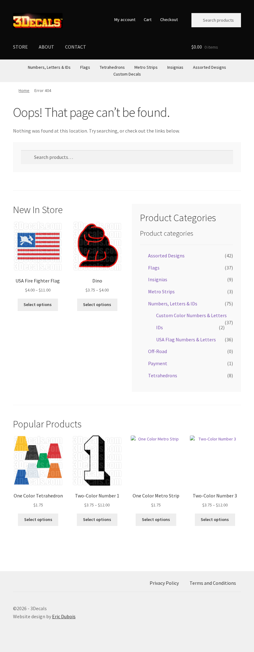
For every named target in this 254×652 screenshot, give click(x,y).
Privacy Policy (164, 583)
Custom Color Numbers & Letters (191, 315)
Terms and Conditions (213, 583)
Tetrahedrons (112, 67)
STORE (20, 47)
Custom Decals (127, 74)
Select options (38, 304)
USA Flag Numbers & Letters (186, 339)
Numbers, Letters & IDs (49, 67)
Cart (147, 19)
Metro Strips (146, 67)
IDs (159, 327)
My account (124, 19)
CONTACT (75, 47)
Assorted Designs (209, 67)
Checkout (169, 19)
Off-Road (157, 351)
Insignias (175, 67)
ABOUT (46, 47)
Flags (85, 67)
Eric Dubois (64, 616)
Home (24, 90)
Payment (157, 363)
